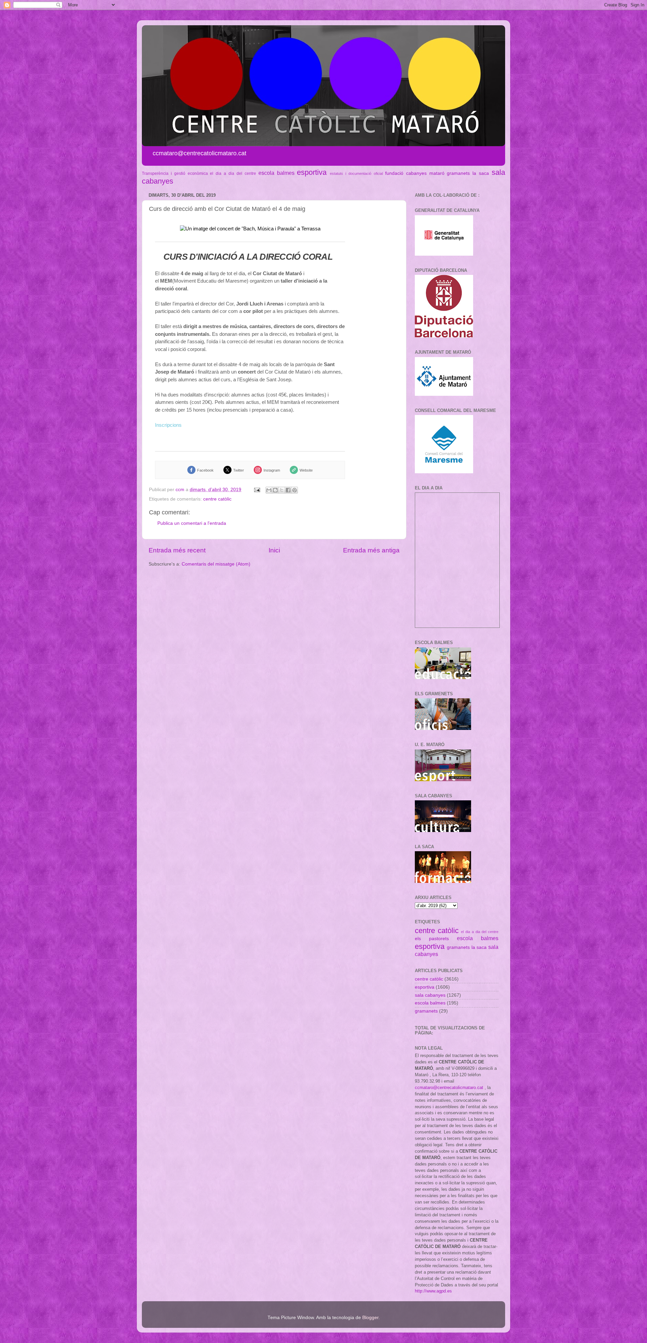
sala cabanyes (430, 995)
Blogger (370, 1317)
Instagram (272, 470)
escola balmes (276, 173)
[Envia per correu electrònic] (269, 490)
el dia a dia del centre (233, 173)
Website (306, 470)
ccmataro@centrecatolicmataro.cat (449, 1087)
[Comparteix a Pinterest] (294, 490)
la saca (480, 173)
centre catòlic (217, 499)
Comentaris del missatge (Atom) (216, 564)
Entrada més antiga (371, 550)
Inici (274, 550)
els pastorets (432, 938)
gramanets (458, 173)
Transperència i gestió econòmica (175, 173)
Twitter (238, 470)
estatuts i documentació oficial (356, 173)
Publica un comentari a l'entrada (191, 523)
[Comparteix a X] (281, 490)
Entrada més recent (177, 550)
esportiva (312, 172)
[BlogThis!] (275, 490)
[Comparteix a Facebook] (288, 490)
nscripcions (169, 425)
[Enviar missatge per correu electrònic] (256, 489)
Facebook (205, 470)
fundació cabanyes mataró (414, 173)
